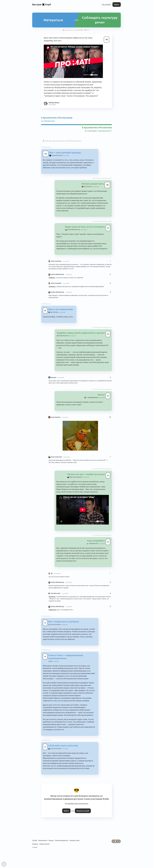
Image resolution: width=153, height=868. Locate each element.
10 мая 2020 (65, 154)
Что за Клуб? (106, 4)
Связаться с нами (74, 814)
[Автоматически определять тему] (116, 815)
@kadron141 (53, 592)
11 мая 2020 (65, 576)
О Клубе (34, 814)
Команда (51, 814)
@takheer (52, 268)
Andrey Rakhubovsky (57, 265)
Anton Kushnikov (56, 251)
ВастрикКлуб (41, 4)
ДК (52, 556)
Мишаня (53, 363)
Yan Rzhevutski (55, 576)
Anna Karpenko (55, 402)
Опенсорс (35, 818)
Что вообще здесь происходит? (76, 778)
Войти (117, 4)
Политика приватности (61, 814)
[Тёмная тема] (119, 815)
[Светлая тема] (113, 815)
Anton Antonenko (56, 442)
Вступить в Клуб (82, 785)
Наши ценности (42, 814)
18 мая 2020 (61, 363)
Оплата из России (44, 818)
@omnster (52, 277)
